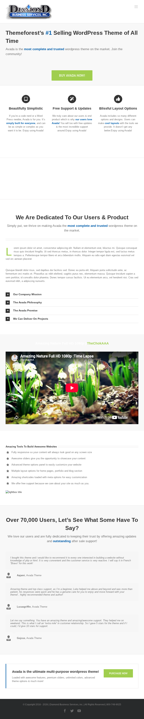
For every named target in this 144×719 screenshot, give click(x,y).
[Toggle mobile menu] (136, 7)
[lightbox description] (14, 492)
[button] (72, 294)
